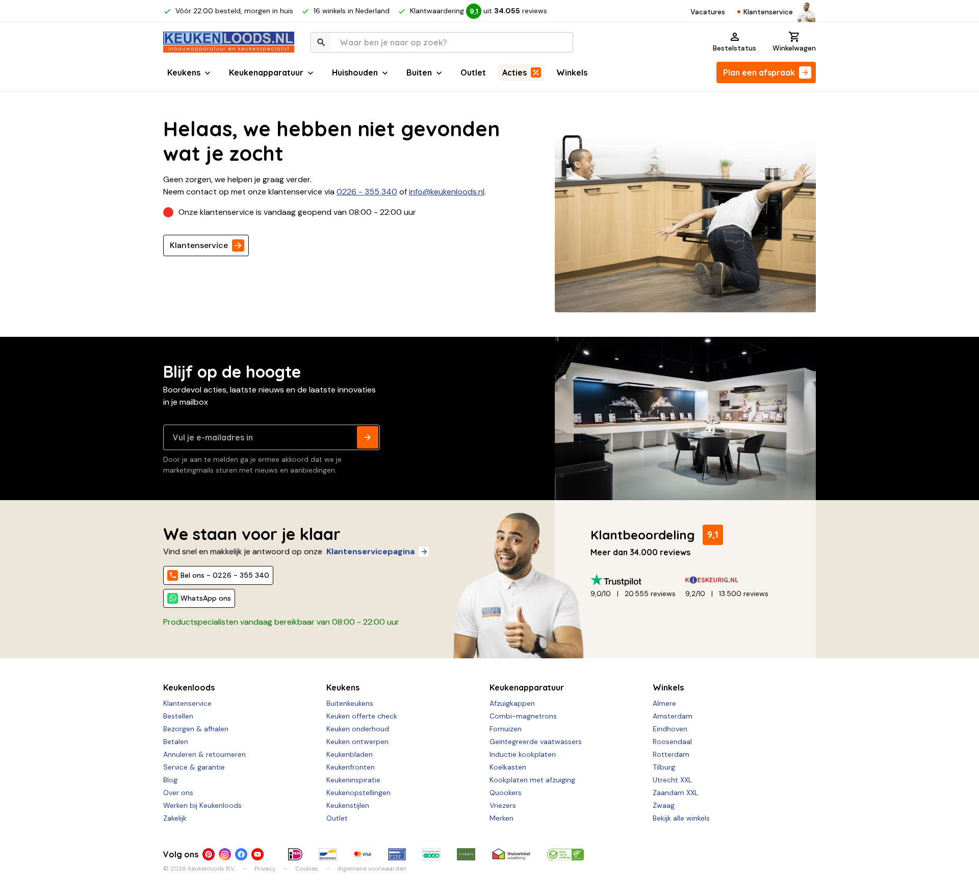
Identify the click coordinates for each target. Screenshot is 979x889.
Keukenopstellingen (358, 792)
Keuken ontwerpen (357, 741)
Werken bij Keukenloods (202, 805)
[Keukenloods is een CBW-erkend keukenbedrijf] (565, 854)
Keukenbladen (349, 754)
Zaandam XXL (675, 792)
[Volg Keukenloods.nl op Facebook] (241, 854)
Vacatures (707, 11)
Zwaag (664, 805)
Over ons (178, 792)
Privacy (265, 869)
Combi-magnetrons (523, 716)
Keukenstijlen (347, 805)
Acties (514, 72)
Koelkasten (508, 767)
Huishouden (355, 72)
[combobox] (442, 42)
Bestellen (178, 716)
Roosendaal (672, 741)
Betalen (175, 741)
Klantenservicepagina (370, 551)
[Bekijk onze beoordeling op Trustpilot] (637, 580)
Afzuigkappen (512, 703)
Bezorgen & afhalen (195, 728)
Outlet (473, 72)
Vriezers (503, 805)
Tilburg (664, 767)
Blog (170, 779)
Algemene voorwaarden (372, 869)
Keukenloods (189, 687)
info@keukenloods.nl (446, 191)
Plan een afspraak (759, 72)
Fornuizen (506, 728)
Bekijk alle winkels (681, 818)
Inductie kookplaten (523, 754)
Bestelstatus (734, 48)
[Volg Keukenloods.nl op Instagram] (225, 854)
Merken (501, 818)
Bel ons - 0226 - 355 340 (225, 575)
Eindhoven (670, 728)
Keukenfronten (350, 767)
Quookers (506, 792)
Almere (664, 703)
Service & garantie (194, 767)
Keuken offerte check (361, 716)
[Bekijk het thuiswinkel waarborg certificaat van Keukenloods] (511, 854)
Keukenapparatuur (266, 72)
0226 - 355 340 (367, 191)
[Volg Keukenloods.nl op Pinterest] (208, 854)
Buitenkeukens (349, 703)
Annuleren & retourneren (204, 754)
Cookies (306, 869)
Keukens (183, 72)
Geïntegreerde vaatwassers (536, 741)
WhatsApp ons (206, 598)
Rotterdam (671, 754)
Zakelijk (175, 818)
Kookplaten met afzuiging (532, 779)
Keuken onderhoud (357, 728)
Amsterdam (672, 716)
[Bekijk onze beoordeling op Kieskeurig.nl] (732, 580)
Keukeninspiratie (353, 779)
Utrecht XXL (672, 779)
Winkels (571, 72)
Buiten (419, 72)
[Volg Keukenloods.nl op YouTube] (257, 854)
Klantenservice (768, 11)
